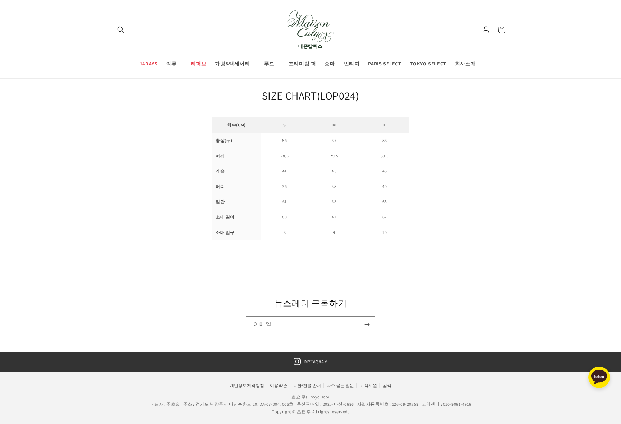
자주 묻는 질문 (340, 385)
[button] (121, 30)
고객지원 (368, 385)
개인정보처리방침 (247, 385)
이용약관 (278, 385)
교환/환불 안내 (307, 385)
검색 (387, 385)
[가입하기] (367, 324)
